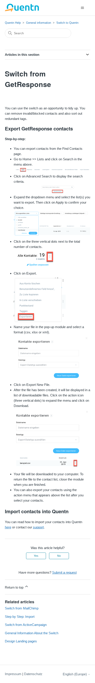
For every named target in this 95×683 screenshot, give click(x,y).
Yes (36, 555)
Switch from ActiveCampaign (26, 625)
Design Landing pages (21, 641)
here (8, 527)
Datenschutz (33, 674)
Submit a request (64, 572)
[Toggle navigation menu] (82, 7)
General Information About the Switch (31, 633)
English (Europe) (75, 674)
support (38, 527)
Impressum (13, 674)
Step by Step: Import (19, 616)
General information (38, 22)
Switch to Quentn (67, 22)
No (59, 555)
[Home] (22, 8)
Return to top (14, 587)
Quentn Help (13, 22)
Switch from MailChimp (21, 608)
